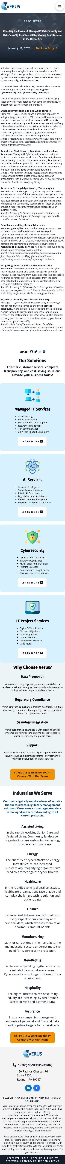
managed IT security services (17, 246)
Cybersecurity (8, 92)
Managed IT (43, 89)
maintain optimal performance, (42, 755)
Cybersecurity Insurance (35, 92)
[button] (59, 6)
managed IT (41, 1115)
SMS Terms (52, 1161)
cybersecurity (25, 1115)
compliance (19, 228)
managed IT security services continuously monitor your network (29, 122)
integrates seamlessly (24, 729)
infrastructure (30, 80)
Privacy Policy (32, 1161)
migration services (17, 1118)
